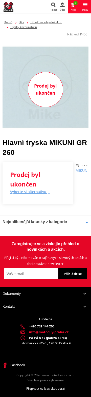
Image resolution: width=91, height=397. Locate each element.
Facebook (17, 365)
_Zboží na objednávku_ (46, 22)
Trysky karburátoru (23, 27)
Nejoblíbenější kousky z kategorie (35, 222)
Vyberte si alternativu (28, 191)
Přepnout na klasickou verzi (45, 388)
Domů (8, 22)
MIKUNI (82, 170)
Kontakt (9, 306)
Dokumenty (12, 293)
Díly (21, 22)
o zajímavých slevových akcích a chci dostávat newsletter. (45, 260)
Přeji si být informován (21, 257)
